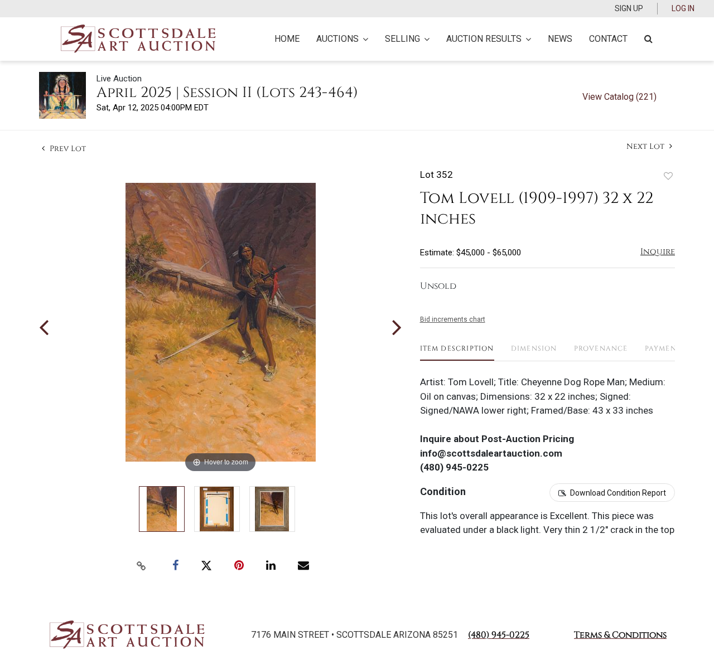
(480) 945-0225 (498, 635)
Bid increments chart (452, 319)
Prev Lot (66, 148)
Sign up (629, 8)
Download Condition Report (618, 492)
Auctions (337, 38)
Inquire (657, 252)
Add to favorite (668, 175)
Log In (683, 8)
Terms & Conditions (620, 635)
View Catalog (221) (619, 96)
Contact (608, 38)
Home (287, 38)
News (560, 38)
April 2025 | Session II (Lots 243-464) (227, 93)
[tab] (457, 353)
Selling (402, 38)
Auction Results (484, 38)
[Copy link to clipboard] (141, 566)
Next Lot (646, 146)
